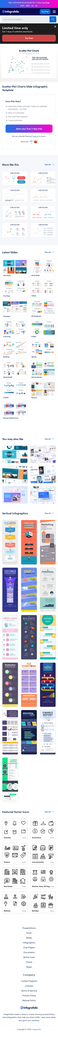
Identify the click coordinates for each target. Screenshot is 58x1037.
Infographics (29, 942)
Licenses (29, 985)
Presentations (29, 927)
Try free (29, 37)
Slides (29, 937)
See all (48, 164)
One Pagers (29, 947)
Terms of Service (29, 990)
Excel (29, 932)
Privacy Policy (29, 995)
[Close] (55, 27)
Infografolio (36, 1029)
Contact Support (29, 980)
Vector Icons (29, 957)
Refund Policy (29, 1000)
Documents (29, 952)
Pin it (3, 50)
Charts (29, 961)
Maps (29, 966)
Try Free (45, 11)
